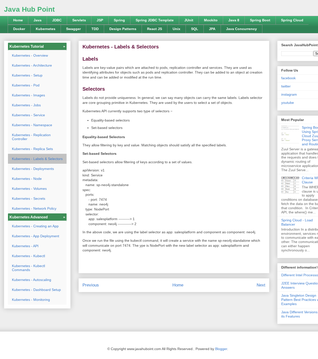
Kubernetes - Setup (27, 75)
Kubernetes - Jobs (26, 105)
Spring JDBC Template (155, 20)
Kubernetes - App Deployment (35, 236)
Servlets (79, 20)
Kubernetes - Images (28, 95)
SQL (194, 29)
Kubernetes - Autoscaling (31, 280)
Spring (119, 20)
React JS (154, 29)
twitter (286, 86)
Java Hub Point (29, 9)
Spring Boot (260, 20)
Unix (176, 29)
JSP (100, 20)
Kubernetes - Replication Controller (31, 137)
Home (18, 20)
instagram (289, 94)
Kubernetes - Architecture (32, 65)
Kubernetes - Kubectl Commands (28, 268)
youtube (287, 103)
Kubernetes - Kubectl (28, 256)
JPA (212, 29)
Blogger (221, 349)
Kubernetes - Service (28, 115)
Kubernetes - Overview (30, 55)
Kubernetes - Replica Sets (32, 149)
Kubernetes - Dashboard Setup (36, 290)
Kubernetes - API (25, 246)
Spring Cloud (292, 20)
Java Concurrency (241, 29)
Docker (19, 29)
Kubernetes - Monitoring (31, 300)
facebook (288, 78)
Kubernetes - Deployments (33, 169)
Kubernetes (45, 29)
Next (261, 285)
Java (37, 20)
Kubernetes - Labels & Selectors (37, 159)
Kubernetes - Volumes (29, 189)
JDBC (57, 20)
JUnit (188, 20)
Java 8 (233, 20)
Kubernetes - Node (27, 179)
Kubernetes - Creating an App (35, 226)
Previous (90, 285)
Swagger (73, 29)
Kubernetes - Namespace (32, 125)
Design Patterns (122, 29)
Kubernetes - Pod (26, 85)
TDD (95, 29)
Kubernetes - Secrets (28, 198)
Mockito (211, 20)
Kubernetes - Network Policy (34, 208)
